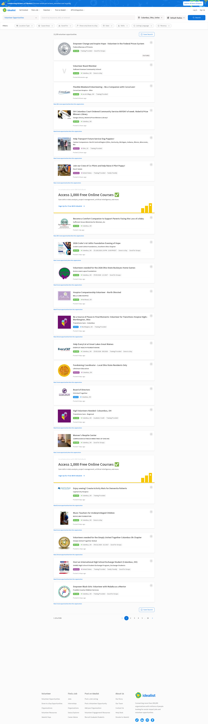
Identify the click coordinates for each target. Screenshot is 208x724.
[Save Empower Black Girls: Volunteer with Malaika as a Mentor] (151, 585)
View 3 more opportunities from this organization (68, 158)
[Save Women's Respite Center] (151, 434)
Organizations (47, 708)
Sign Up (202, 10)
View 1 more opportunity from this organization (67, 183)
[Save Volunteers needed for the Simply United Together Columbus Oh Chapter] (151, 536)
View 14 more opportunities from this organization (68, 555)
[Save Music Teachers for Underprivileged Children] (151, 512)
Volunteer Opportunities (51, 699)
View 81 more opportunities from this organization (68, 505)
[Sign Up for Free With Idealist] (104, 199)
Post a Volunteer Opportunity (96, 703)
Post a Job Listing (91, 699)
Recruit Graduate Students (94, 717)
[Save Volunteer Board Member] (151, 65)
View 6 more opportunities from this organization (68, 131)
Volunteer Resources (49, 712)
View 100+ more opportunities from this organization (69, 104)
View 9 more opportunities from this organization (68, 285)
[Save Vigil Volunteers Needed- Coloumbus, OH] (151, 409)
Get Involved (23, 10)
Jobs (69, 699)
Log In (195, 10)
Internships (72, 703)
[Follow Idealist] (137, 720)
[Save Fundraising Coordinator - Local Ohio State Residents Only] (151, 364)
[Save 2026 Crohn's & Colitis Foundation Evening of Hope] (151, 242)
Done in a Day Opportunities (52, 703)
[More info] (151, 17)
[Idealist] (9, 10)
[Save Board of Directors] (151, 388)
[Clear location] (161, 18)
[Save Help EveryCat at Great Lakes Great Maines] (151, 343)
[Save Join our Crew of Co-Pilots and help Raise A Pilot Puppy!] (151, 164)
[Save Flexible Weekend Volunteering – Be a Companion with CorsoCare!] (151, 86)
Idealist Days (46, 717)
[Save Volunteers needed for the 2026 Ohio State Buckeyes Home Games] (151, 266)
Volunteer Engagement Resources (97, 712)
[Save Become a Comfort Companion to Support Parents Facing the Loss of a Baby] (151, 217)
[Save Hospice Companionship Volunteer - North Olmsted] (151, 291)
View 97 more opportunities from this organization (68, 309)
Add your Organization (93, 708)
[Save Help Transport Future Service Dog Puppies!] (151, 137)
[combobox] (87, 17)
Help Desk (119, 712)
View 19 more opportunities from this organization (68, 337)
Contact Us (120, 708)
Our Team (119, 703)
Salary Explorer (73, 712)
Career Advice (73, 717)
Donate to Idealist (122, 717)
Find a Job (34, 10)
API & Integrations (77, 10)
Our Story (119, 699)
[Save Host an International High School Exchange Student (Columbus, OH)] (151, 561)
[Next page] (152, 618)
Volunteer (46, 10)
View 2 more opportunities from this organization (68, 382)
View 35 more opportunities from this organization (68, 579)
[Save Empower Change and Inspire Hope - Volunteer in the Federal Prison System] (151, 42)
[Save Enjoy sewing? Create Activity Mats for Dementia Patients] (151, 487)
